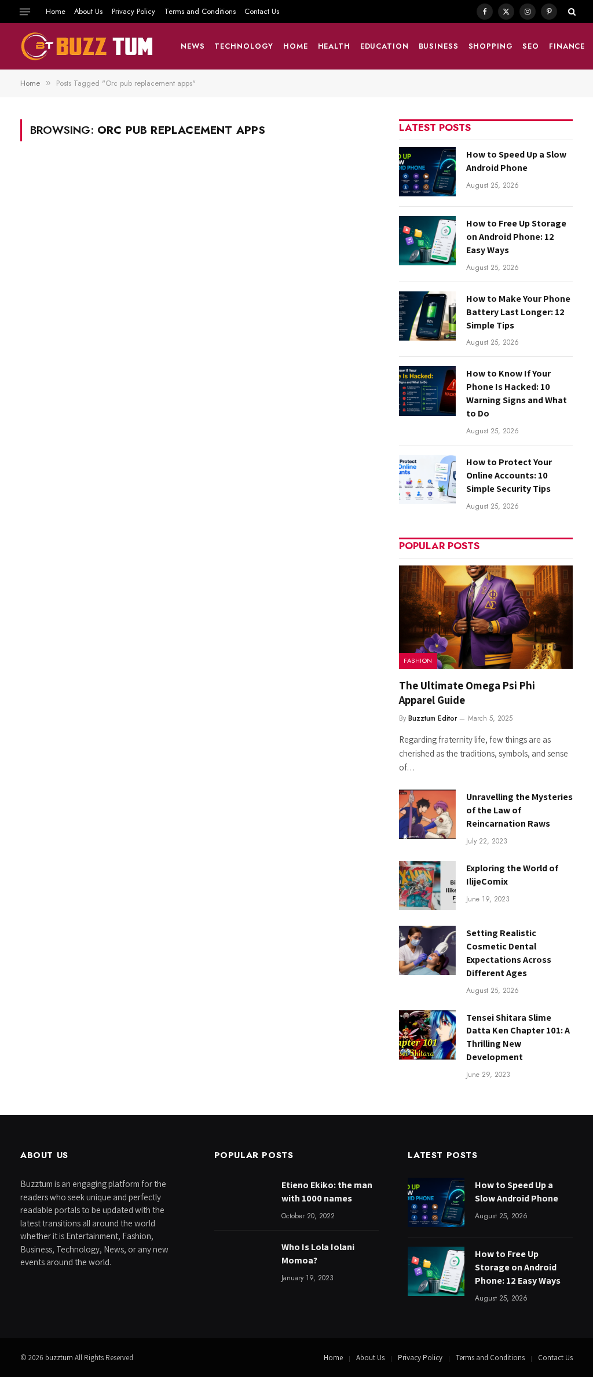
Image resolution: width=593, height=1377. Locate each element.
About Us (88, 11)
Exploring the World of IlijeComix (512, 874)
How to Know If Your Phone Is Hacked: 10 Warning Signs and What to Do (516, 393)
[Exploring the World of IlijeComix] (427, 885)
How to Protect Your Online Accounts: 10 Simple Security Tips (509, 475)
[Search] (571, 11)
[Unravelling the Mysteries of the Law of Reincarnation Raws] (427, 814)
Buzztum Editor (432, 718)
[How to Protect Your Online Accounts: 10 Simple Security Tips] (427, 479)
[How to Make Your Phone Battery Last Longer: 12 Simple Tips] (427, 316)
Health (334, 46)
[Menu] (25, 11)
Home (55, 11)
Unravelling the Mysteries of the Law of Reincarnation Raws (519, 810)
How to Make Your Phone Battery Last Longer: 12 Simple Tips (518, 312)
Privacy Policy (133, 11)
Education (384, 46)
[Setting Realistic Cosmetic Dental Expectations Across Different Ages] (427, 950)
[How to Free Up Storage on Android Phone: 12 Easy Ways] (427, 240)
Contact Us (261, 11)
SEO (530, 46)
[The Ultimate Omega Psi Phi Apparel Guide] (486, 617)
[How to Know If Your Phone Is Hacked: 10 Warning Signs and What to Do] (427, 390)
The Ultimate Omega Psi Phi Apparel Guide (467, 692)
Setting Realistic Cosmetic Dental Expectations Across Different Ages (508, 953)
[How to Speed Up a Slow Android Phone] (427, 171)
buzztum (60, 1358)
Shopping (490, 46)
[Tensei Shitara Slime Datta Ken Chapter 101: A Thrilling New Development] (427, 1035)
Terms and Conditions (200, 11)
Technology (243, 46)
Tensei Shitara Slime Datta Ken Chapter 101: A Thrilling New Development (518, 1037)
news (193, 46)
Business (439, 46)
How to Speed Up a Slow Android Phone (516, 161)
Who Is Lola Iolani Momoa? (317, 1253)
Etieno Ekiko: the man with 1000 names (326, 1191)
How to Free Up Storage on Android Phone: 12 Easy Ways (516, 236)
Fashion (418, 660)
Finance (567, 46)
